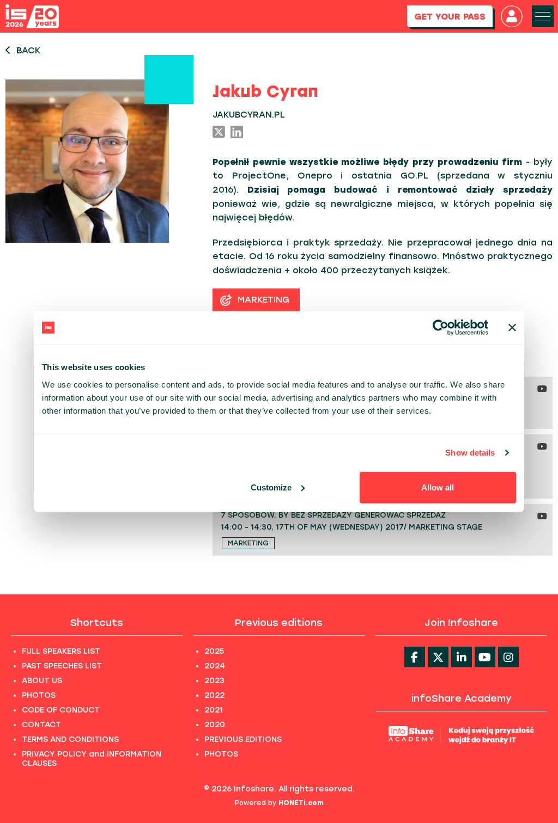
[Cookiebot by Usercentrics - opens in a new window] (440, 328)
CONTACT (41, 724)
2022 (214, 695)
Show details (470, 452)
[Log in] (512, 16)
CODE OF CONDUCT (61, 710)
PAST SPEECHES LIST (62, 666)
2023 (214, 680)
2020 (214, 724)
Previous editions (279, 623)
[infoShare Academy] (461, 734)
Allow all (437, 487)
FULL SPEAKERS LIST (61, 651)
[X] (219, 132)
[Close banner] (512, 327)
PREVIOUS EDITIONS (243, 739)
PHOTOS (39, 695)
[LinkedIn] (237, 132)
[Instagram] (508, 657)
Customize (271, 487)
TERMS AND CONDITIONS (70, 739)
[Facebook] (414, 657)
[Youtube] (485, 657)
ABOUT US (42, 680)
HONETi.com (301, 803)
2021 (213, 710)
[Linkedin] (461, 657)
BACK (28, 50)
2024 (214, 666)
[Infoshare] (32, 16)
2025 (214, 651)
